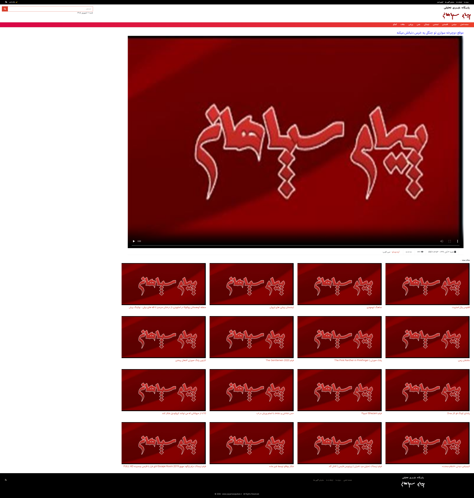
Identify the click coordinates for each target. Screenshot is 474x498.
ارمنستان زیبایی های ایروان (282, 307)
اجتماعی (435, 24)
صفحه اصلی (464, 24)
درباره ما (466, 2)
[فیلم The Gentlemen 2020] (252, 337)
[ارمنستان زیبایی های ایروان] (252, 284)
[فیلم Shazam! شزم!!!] (339, 390)
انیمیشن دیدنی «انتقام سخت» (456, 466)
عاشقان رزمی (464, 360)
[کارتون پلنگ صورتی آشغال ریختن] (164, 337)
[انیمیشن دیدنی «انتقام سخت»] (427, 443)
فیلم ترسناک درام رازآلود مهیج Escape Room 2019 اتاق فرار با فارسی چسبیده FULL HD (165, 466)
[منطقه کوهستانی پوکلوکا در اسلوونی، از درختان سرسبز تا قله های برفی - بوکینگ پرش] (164, 284)
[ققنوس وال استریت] (427, 284)
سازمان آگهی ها (449, 2)
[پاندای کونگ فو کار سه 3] (427, 390)
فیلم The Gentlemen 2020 (280, 360)
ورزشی (410, 24)
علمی (418, 24)
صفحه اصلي (348, 480)
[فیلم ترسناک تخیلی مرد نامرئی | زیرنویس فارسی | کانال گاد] (339, 443)
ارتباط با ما (459, 2)
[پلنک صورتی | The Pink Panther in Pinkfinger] (339, 337)
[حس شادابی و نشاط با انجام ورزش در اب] (252, 390)
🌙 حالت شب (13, 2)
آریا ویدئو (395, 252)
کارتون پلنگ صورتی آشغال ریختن (190, 360)
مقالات (402, 24)
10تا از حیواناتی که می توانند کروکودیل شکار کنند (184, 413)
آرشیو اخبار (440, 2)
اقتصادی (445, 24)
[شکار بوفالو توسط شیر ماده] (252, 443)
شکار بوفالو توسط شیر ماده (281, 466)
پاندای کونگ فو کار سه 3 (458, 413)
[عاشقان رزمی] (427, 337)
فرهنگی (426, 24)
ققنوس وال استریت (461, 307)
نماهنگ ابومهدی (374, 307)
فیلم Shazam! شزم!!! (371, 413)
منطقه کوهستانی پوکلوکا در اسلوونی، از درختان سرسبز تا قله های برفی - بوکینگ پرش (167, 307)
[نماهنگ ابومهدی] (339, 284)
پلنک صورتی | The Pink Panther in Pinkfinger (358, 360)
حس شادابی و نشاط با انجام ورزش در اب (275, 413)
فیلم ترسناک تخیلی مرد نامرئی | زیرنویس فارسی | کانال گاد (355, 466)
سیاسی (454, 24)
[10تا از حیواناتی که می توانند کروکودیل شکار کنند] (164, 390)
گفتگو (395, 24)
